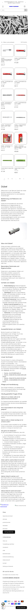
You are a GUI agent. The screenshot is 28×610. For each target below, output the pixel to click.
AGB (4, 550)
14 (19, 178)
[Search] (25, 10)
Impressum (5, 547)
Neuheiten (5, 525)
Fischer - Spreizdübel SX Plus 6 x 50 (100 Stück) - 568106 (6, 104)
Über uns (5, 540)
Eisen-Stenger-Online (11, 606)
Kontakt (5, 563)
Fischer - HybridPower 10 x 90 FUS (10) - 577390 (7, 146)
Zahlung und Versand (8, 566)
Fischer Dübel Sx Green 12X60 (19, 169)
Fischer (24, 368)
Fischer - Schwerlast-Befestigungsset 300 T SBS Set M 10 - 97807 (20, 147)
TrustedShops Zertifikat (8, 544)
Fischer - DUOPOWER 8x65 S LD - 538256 (20, 103)
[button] (2, 6)
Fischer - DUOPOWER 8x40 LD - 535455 (20, 59)
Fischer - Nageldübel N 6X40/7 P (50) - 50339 (6, 125)
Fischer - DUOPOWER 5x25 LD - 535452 (20, 82)
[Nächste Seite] (23, 178)
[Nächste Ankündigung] (25, 2)
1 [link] (4, 178)
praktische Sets (6, 522)
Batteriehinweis (6, 553)
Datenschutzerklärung (8, 556)
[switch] (3, 608)
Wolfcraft (6, 370)
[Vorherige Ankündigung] (2, 2)
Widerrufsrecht (6, 560)
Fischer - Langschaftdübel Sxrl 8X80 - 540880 (20, 125)
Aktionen (5, 519)
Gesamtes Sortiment (8, 516)
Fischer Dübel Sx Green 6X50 (7, 168)
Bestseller (5, 528)
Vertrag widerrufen (8, 531)
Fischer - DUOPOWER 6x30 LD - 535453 (7, 82)
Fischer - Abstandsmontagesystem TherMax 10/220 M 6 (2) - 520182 (6, 60)
